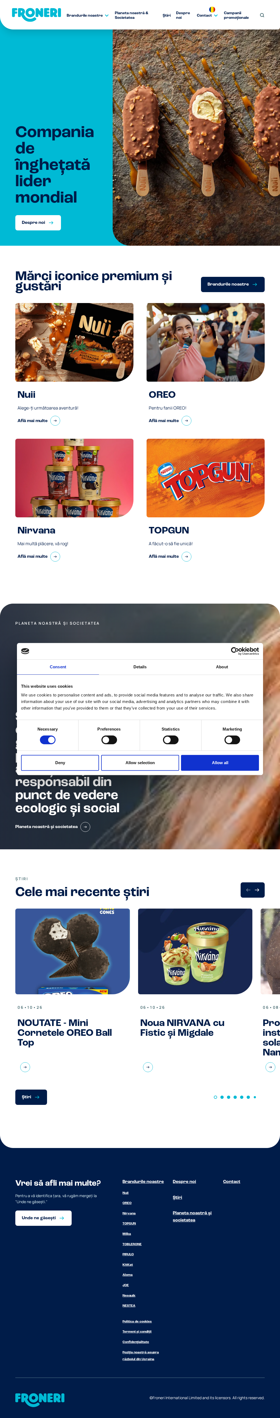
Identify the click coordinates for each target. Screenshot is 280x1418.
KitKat (127, 1264)
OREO (127, 1203)
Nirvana (129, 1213)
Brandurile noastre (143, 1182)
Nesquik (128, 1295)
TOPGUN (129, 1223)
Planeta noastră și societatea (192, 1217)
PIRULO (128, 1254)
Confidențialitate (135, 1342)
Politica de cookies (137, 1321)
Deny (60, 762)
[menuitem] (85, 15)
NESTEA (128, 1305)
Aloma (127, 1275)
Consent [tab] (58, 666)
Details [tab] (140, 666)
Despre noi (184, 1182)
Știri (177, 1197)
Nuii (125, 1193)
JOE (125, 1285)
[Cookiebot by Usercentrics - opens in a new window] (235, 651)
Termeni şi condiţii (136, 1331)
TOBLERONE (132, 1244)
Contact (231, 1182)
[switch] (109, 739)
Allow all (220, 762)
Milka (126, 1234)
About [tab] (222, 666)
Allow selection (140, 762)
